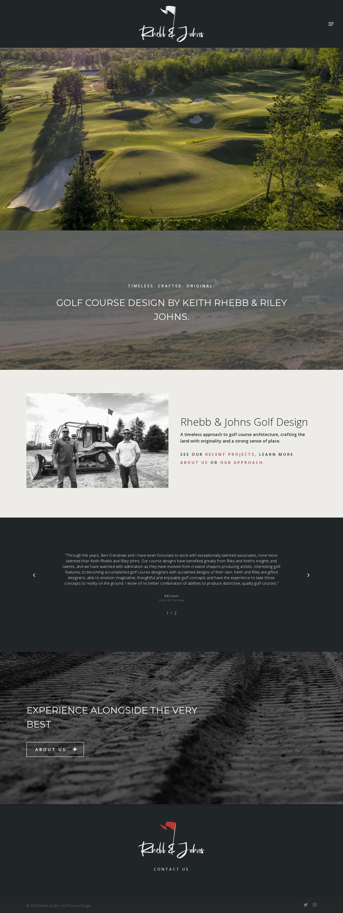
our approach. (243, 462)
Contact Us (171, 869)
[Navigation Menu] (331, 24)
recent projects (230, 454)
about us (194, 462)
